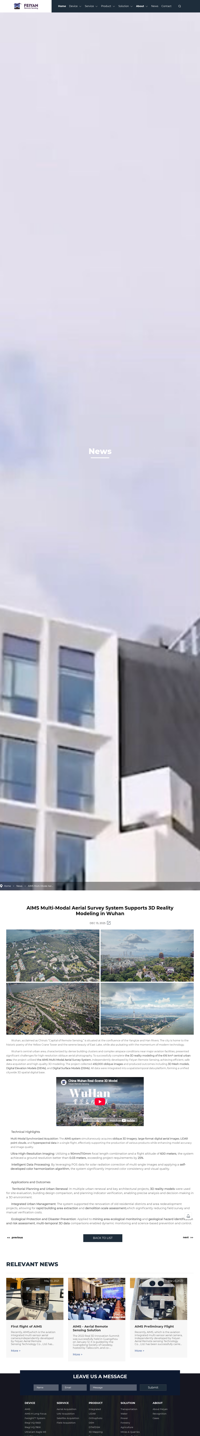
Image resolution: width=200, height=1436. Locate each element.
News (19, 886)
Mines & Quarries (130, 1432)
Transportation (129, 1409)
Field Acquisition (66, 1422)
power (124, 1418)
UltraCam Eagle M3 (35, 1432)
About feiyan (160, 1409)
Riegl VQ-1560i (33, 1422)
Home (7, 886)
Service (63, 1403)
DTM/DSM (94, 1427)
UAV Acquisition (66, 1413)
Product (96, 1403)
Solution (128, 1403)
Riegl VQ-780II (33, 1427)
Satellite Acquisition (68, 1418)
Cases (156, 1418)
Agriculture (127, 1427)
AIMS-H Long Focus (35, 1413)
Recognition (160, 1413)
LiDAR (92, 1413)
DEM (91, 1422)
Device (30, 1403)
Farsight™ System (35, 1418)
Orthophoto (95, 1418)
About (158, 1403)
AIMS (27, 1409)
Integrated (95, 1409)
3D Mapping (96, 1432)
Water (124, 1413)
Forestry (125, 1422)
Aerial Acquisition (66, 1409)
